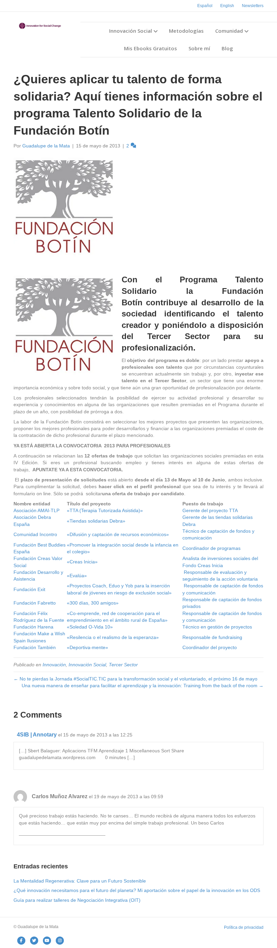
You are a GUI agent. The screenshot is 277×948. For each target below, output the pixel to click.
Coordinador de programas (211, 548)
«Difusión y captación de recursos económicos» (118, 534)
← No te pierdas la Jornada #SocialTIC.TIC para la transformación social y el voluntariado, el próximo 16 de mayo (135, 678)
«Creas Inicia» (82, 561)
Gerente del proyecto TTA (210, 510)
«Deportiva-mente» (87, 647)
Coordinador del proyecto (209, 647)
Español (204, 5)
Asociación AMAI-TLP (36, 510)
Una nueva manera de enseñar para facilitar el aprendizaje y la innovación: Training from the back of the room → (142, 685)
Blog (227, 48)
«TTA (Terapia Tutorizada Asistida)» (105, 510)
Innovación (54, 664)
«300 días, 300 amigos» (93, 603)
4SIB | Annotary (37, 734)
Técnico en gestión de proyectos (217, 627)
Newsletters (252, 5)
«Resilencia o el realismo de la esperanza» (113, 637)
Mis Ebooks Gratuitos (150, 48)
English (227, 5)
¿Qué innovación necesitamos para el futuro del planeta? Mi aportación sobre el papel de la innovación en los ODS (137, 890)
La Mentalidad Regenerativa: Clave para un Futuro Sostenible (80, 881)
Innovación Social (130, 30)
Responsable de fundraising (212, 637)
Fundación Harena (33, 627)
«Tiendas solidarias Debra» (96, 521)
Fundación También (35, 647)
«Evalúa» (77, 575)
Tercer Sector (123, 664)
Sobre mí (199, 48)
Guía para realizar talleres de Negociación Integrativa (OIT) (77, 900)
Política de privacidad (243, 927)
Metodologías (186, 30)
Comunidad (229, 30)
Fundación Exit (29, 589)
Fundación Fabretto (35, 603)
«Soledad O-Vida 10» (90, 627)
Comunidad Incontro (35, 534)
